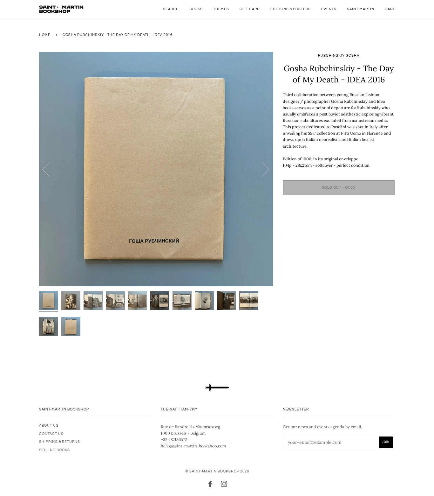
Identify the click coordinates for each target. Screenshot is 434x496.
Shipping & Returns (59, 442)
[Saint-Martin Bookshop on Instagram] (224, 485)
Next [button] (261, 168)
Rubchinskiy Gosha (338, 55)
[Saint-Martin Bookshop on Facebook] (210, 485)
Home (45, 35)
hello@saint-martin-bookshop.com (193, 445)
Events (328, 9)
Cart (390, 9)
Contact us (51, 434)
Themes (221, 9)
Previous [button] (50, 168)
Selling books (54, 450)
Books (196, 9)
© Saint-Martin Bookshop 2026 (217, 471)
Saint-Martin (360, 9)
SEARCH (171, 9)
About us (48, 425)
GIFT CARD (250, 9)
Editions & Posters (290, 9)
